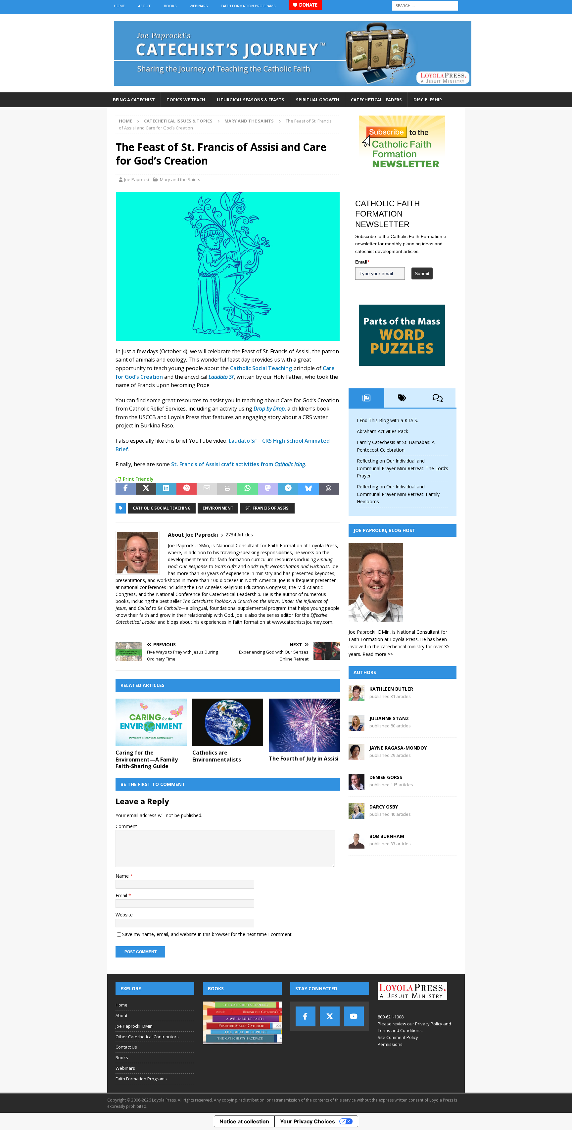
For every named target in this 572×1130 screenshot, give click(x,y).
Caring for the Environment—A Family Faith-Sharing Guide (147, 759)
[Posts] (366, 398)
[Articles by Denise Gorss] (356, 786)
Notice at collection (244, 1121)
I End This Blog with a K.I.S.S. (387, 420)
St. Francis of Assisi (267, 508)
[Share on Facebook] (126, 489)
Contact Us (126, 1047)
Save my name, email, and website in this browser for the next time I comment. (207, 934)
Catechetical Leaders (376, 100)
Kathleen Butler (391, 689)
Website (124, 914)
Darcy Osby (383, 807)
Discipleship (427, 100)
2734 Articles (239, 534)
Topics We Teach (186, 100)
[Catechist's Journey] (292, 88)
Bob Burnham (386, 836)
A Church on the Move (256, 601)
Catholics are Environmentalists (216, 756)
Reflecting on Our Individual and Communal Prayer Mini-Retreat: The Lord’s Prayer (402, 468)
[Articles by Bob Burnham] (356, 845)
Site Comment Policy (398, 1037)
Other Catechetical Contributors (147, 1037)
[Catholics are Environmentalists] (227, 722)
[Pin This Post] (186, 489)
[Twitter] (330, 1016)
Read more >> (377, 654)
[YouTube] (354, 1016)
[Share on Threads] (329, 489)
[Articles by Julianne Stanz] (356, 727)
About (144, 5)
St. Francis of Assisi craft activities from (238, 464)
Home (119, 5)
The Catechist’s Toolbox (207, 601)
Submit (422, 273)
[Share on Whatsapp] (247, 489)
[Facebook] (305, 1016)
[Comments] (437, 398)
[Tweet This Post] (146, 489)
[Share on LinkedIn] (166, 489)
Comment (126, 826)
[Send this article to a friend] (207, 489)
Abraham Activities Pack (382, 431)
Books (170, 5)
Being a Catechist (134, 100)
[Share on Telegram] (288, 489)
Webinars (199, 5)
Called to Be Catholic (159, 608)
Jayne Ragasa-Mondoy (398, 748)
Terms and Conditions (400, 1030)
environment (218, 508)
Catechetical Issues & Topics (178, 121)
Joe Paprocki (136, 179)
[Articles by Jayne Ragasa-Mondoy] (356, 756)
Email (122, 895)
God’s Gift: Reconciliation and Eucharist (288, 566)
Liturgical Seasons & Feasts (250, 100)
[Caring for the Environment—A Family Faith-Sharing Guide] (151, 722)
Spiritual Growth (317, 100)
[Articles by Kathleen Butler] (356, 697)
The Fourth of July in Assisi (304, 758)
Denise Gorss (385, 777)
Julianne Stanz (389, 718)
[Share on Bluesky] (308, 489)
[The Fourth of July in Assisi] (304, 725)
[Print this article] (227, 489)
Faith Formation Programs (248, 5)
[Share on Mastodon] (268, 489)
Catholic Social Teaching (261, 368)
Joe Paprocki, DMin (134, 1026)
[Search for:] (425, 5)
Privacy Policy (428, 1024)
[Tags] (402, 398)
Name (123, 876)
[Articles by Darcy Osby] (356, 815)
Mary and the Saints (180, 179)
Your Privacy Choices (307, 1121)
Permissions (390, 1044)
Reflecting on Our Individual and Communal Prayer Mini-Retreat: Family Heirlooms (398, 494)
